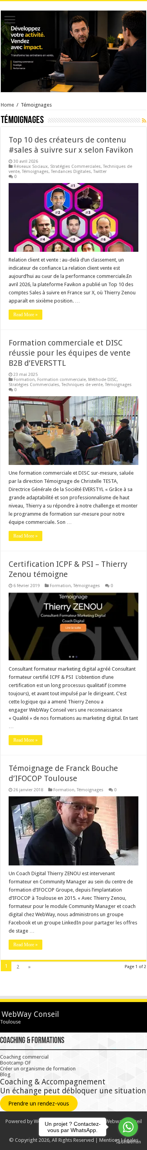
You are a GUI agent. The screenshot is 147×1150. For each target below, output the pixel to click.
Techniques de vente (82, 384)
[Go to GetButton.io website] (128, 1142)
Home (7, 105)
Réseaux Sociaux (31, 166)
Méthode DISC (102, 379)
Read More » (25, 314)
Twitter (100, 171)
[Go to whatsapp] (128, 1127)
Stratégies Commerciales (75, 166)
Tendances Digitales (71, 171)
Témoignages (35, 171)
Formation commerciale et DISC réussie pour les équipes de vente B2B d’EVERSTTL (70, 353)
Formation (24, 379)
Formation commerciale (61, 379)
